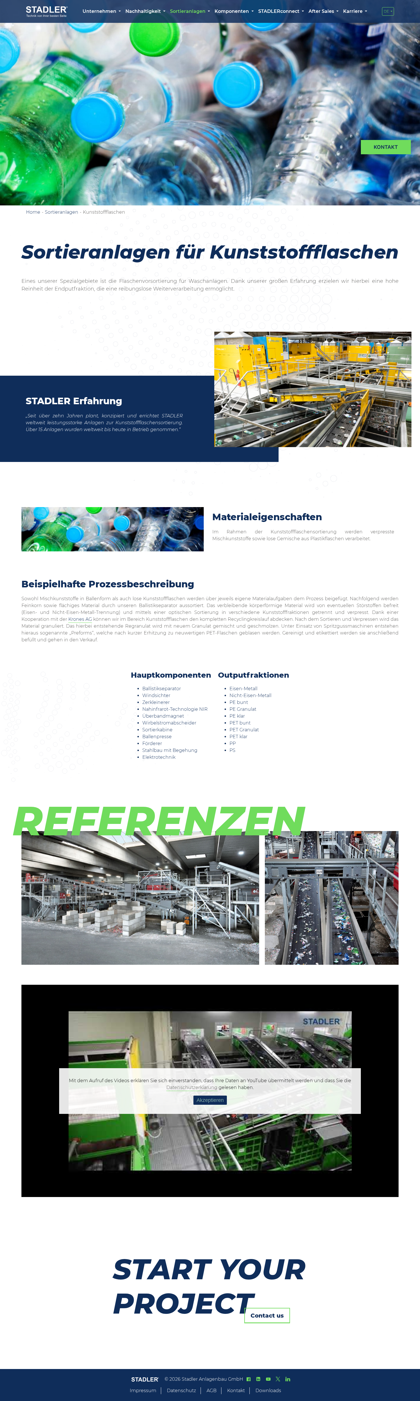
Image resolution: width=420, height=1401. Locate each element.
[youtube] (268, 1379)
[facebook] (248, 1379)
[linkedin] (258, 1379)
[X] (278, 1379)
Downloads (268, 1390)
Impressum (143, 1390)
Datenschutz (181, 1390)
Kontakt (236, 1390)
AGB (212, 1390)
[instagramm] (288, 1379)
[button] (101, 11)
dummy (386, 147)
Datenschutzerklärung (191, 1087)
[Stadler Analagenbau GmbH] (47, 11)
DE (387, 11)
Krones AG (80, 619)
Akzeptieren (210, 1100)
